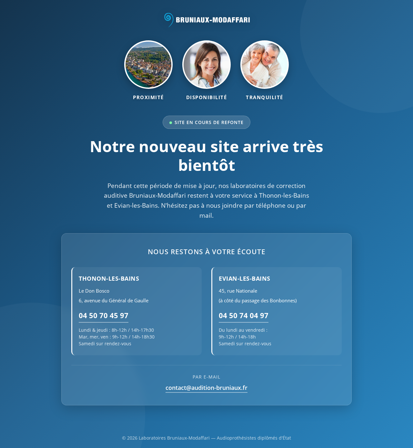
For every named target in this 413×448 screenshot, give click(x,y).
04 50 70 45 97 (103, 315)
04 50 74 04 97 (243, 315)
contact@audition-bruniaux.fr (206, 387)
